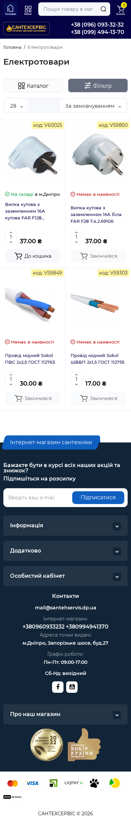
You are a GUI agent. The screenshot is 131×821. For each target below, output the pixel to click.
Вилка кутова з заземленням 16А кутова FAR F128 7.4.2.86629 (25, 211)
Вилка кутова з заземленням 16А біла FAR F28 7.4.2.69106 (96, 214)
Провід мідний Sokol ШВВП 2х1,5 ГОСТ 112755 (97, 359)
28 (14, 106)
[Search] (103, 9)
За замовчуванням (90, 106)
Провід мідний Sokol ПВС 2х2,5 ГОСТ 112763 (30, 359)
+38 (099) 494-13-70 (97, 32)
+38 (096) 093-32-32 (97, 25)
